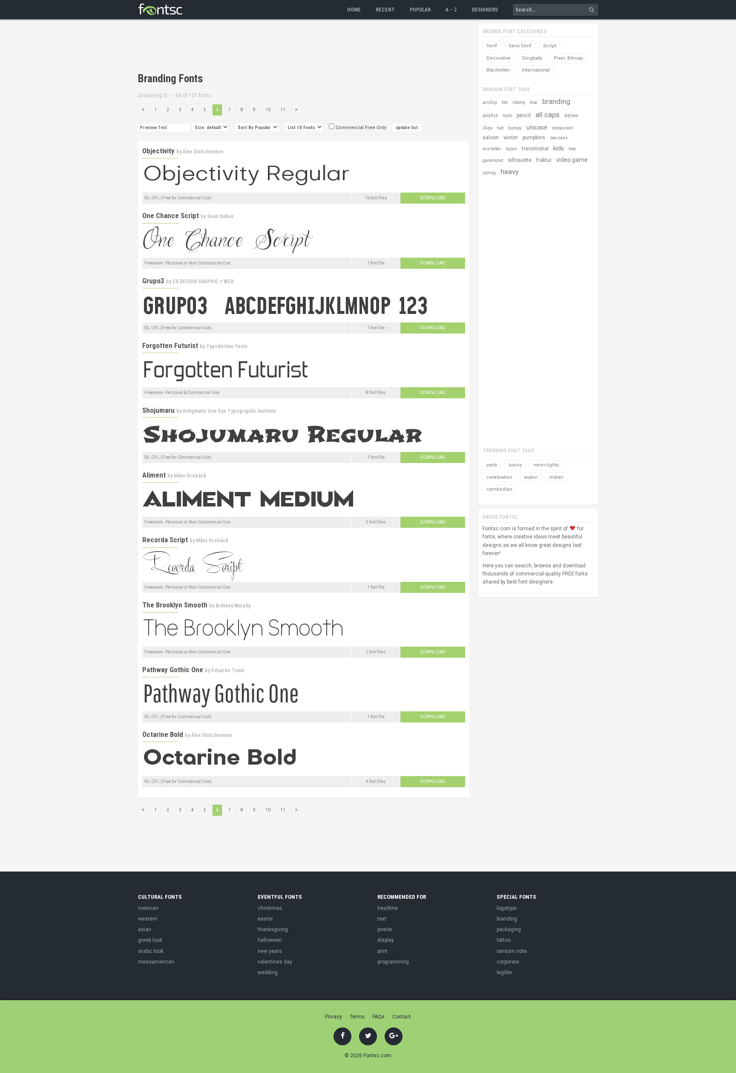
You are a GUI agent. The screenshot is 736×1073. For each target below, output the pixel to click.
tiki (505, 102)
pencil (524, 115)
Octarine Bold (162, 734)
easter (265, 919)
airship (490, 102)
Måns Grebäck (190, 476)
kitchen (571, 115)
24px (487, 128)
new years (270, 951)
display (385, 940)
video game (572, 159)
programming (393, 962)
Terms (357, 1017)
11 (282, 109)
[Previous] (143, 110)
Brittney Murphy (233, 606)
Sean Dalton (220, 216)
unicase (536, 127)
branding (556, 101)
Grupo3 (153, 280)
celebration (499, 477)
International (536, 70)
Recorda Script (165, 539)
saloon (491, 138)
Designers (485, 10)
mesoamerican (156, 962)
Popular (420, 10)
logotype (507, 908)
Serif (491, 46)
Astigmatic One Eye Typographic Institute (229, 411)
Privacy (333, 1017)
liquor (511, 149)
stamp (518, 102)
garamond (493, 160)
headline (387, 908)
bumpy (515, 128)
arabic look (151, 951)
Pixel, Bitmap (568, 58)
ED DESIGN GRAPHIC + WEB (202, 282)
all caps (547, 114)
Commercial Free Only (360, 127)
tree (572, 149)
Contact (401, 1017)
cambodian (499, 489)
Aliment (154, 475)
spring (489, 172)
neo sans (559, 137)
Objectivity (158, 151)
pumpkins (534, 138)
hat (500, 128)
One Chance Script (170, 215)
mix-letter (492, 149)
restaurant (562, 128)
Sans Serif (520, 46)
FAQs (378, 1017)
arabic (531, 477)
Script (549, 46)
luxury (515, 465)
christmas (270, 908)
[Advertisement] (293, 47)
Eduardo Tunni (227, 670)
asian (144, 929)
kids (558, 148)
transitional (535, 149)
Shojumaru (158, 410)
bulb (507, 115)
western (147, 919)
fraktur (544, 160)
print (382, 951)
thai (534, 102)
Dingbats (532, 58)
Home (354, 10)
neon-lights (546, 465)
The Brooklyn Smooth (174, 605)
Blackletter (498, 70)
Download (433, 198)
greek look (150, 940)
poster (384, 929)
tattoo (504, 940)
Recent (385, 10)
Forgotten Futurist (170, 345)
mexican (148, 908)
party (491, 465)
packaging (509, 929)
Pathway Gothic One (172, 669)
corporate (508, 962)
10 (267, 109)
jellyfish (490, 115)
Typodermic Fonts (226, 346)
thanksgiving (273, 929)
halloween (270, 940)
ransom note (512, 951)
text (381, 919)
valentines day (275, 962)
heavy (509, 171)
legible (504, 972)
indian (556, 477)
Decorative (498, 58)
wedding (268, 972)
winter (510, 138)
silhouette (520, 160)
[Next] (296, 110)
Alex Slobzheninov (203, 152)
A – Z (451, 10)
